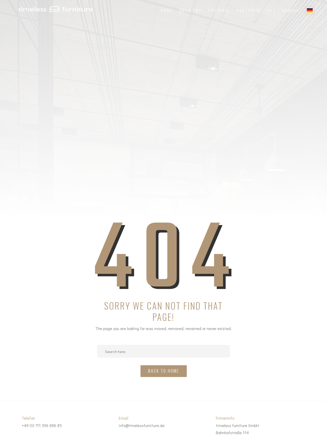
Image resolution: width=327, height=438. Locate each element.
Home (167, 10)
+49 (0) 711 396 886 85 (42, 425)
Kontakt (292, 10)
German (309, 10)
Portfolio (249, 10)
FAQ (272, 10)
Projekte (219, 10)
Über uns (190, 10)
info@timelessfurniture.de (142, 425)
